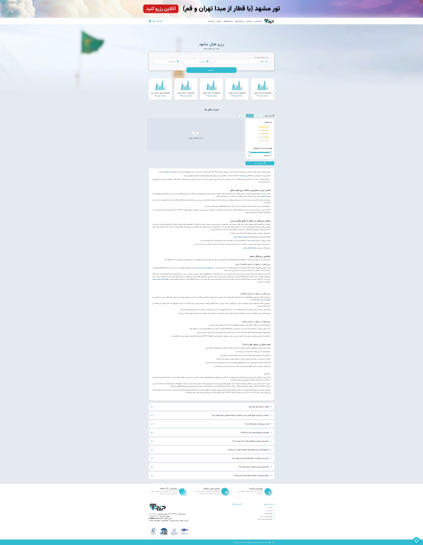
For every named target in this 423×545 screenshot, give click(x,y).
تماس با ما (269, 510)
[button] (274, 91)
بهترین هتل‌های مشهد (240, 237)
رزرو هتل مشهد (239, 21)
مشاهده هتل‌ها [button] (263, 95)
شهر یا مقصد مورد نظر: (261, 57)
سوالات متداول (268, 513)
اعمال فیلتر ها (259, 163)
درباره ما (270, 508)
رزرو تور (219, 21)
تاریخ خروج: (176, 57)
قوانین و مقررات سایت (266, 516)
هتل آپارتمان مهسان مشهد (161, 279)
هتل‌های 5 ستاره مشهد (263, 299)
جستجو (211, 70)
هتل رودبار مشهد (171, 172)
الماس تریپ (258, 21)
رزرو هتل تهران (228, 21)
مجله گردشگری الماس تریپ (265, 519)
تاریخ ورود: (206, 57)
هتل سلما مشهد (265, 196)
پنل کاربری (211, 21)
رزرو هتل (249, 21)
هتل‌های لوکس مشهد (249, 248)
